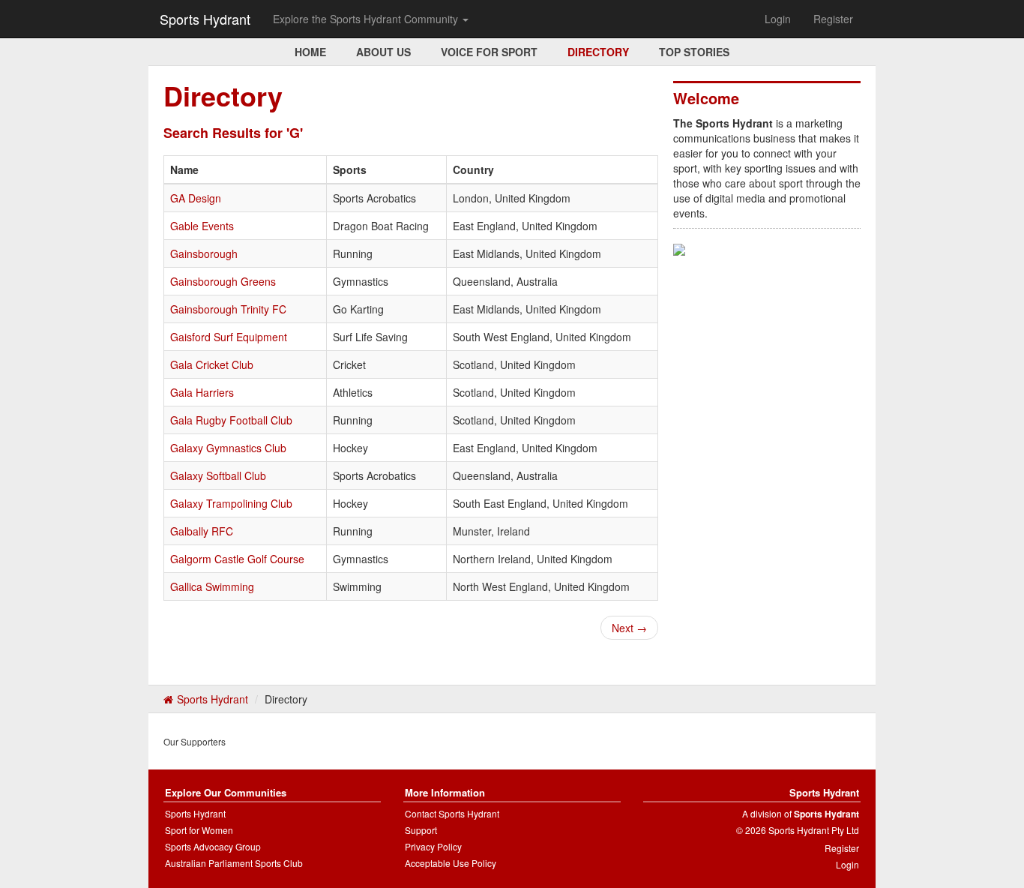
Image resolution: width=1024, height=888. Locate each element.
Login (778, 18)
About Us (383, 51)
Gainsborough (204, 253)
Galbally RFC (201, 531)
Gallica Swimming (212, 586)
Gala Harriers (202, 392)
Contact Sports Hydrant (452, 813)
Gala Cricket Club (211, 364)
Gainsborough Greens (223, 281)
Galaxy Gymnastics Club (228, 447)
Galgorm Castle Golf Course (237, 558)
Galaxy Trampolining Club (231, 503)
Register (833, 18)
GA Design (195, 198)
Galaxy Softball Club (218, 475)
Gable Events (202, 225)
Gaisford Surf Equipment (228, 336)
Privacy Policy (433, 846)
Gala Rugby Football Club (231, 420)
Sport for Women (199, 830)
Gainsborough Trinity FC (228, 309)
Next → (629, 627)
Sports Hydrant (205, 18)
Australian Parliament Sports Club (234, 862)
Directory (598, 51)
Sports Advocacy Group (213, 846)
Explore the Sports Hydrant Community (367, 18)
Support (421, 830)
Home (310, 51)
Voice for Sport (489, 51)
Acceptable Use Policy (450, 862)
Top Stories (694, 51)
